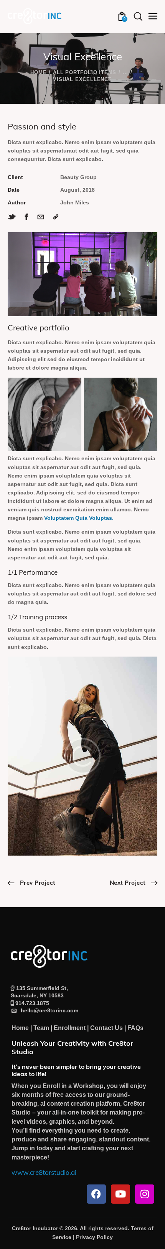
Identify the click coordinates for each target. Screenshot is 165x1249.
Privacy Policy (94, 1237)
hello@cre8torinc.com (48, 1010)
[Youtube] (120, 1194)
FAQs (135, 1028)
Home (38, 72)
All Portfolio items (84, 72)
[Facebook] (96, 1194)
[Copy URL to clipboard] (55, 216)
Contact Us (106, 1028)
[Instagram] (144, 1194)
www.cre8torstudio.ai (44, 1173)
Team (41, 1028)
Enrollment (70, 1028)
